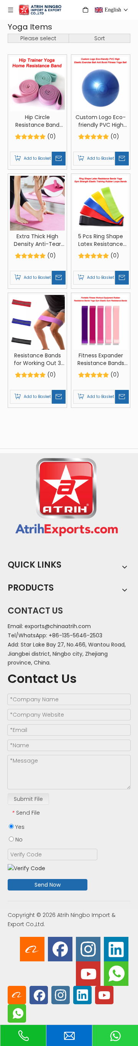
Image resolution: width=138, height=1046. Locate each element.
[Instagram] (88, 949)
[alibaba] (32, 949)
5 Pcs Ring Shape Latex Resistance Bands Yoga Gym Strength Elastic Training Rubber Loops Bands (101, 240)
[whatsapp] (116, 973)
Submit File (28, 799)
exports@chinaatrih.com (58, 626)
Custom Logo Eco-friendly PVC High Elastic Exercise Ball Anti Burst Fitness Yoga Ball (101, 121)
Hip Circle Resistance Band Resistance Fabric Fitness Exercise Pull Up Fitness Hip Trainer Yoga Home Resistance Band (37, 121)
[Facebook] (60, 949)
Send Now (47, 885)
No (18, 839)
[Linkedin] (116, 949)
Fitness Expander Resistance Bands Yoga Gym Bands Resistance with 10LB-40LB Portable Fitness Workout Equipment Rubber (101, 359)
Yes (19, 827)
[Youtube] (88, 973)
